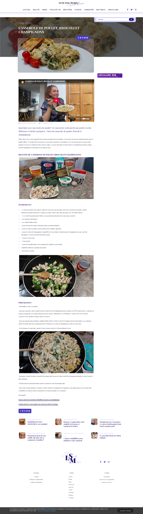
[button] (79, 38)
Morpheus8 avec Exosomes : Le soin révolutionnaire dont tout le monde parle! (110, 424)
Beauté (36, 10)
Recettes (28, 23)
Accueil (26, 10)
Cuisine (77, 10)
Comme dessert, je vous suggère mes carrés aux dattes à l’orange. (38, 404)
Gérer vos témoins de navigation (47, 510)
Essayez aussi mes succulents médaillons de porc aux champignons (39, 399)
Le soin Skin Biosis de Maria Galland (110, 436)
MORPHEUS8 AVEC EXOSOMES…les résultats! (37, 423)
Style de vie (55, 10)
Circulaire (113, 10)
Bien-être (67, 10)
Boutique (100, 10)
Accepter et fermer (125, 511)
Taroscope (89, 10)
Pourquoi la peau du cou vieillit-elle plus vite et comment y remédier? (36, 437)
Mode (44, 10)
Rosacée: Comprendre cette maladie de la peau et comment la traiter (74, 424)
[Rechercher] (131, 19)
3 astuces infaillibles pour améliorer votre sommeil (73, 439)
